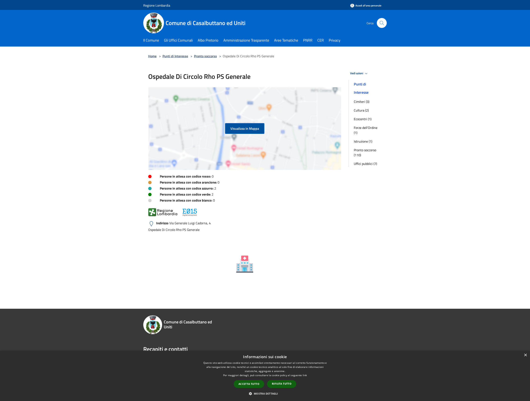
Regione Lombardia (156, 5)
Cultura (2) (361, 110)
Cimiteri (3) (361, 101)
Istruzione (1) (363, 141)
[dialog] (265, 376)
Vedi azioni (357, 73)
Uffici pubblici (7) (365, 163)
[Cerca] (382, 23)
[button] (265, 393)
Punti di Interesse (175, 56)
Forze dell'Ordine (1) (365, 130)
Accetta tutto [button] (248, 384)
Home (152, 56)
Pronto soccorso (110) (365, 152)
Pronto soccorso (205, 56)
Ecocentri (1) (362, 118)
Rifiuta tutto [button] (282, 383)
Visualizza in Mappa (244, 128)
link (305, 375)
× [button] (525, 355)
